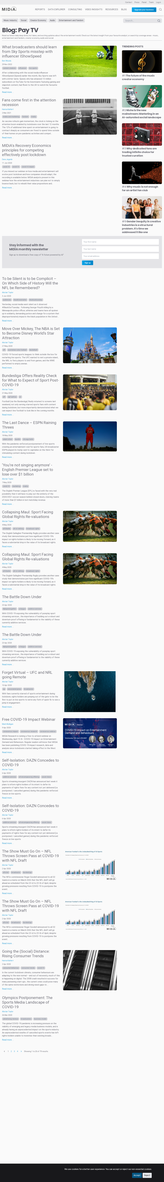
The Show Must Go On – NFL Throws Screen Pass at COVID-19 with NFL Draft (30, 856)
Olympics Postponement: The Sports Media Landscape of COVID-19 (27, 1002)
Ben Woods (6, 61)
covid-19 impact (28, 167)
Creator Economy (38, 20)
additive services (34, 609)
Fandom (25, 117)
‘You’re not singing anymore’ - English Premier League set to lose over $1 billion (27, 469)
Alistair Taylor (7, 292)
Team (151, 2)
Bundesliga (27, 872)
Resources (111, 9)
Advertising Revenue (10, 1019)
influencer (22, 68)
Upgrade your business (144, 10)
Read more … (8, 92)
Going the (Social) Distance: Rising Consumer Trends (26, 953)
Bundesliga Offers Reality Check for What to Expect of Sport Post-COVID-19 (30, 380)
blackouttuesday (35, 300)
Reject (147, 1175)
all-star (6, 872)
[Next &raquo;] (21, 1051)
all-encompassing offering (29, 777)
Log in (158, 2)
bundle (17, 439)
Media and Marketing (11, 117)
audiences (7, 300)
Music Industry (10, 20)
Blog (124, 9)
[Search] (160, 12)
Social (23, 20)
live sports (33, 68)
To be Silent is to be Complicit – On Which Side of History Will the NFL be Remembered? (30, 283)
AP (4, 689)
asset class (46, 777)
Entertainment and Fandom (71, 20)
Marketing (16, 486)
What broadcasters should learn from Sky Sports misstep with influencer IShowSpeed (29, 51)
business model (40, 1019)
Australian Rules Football (17, 350)
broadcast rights (33, 529)
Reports (40, 9)
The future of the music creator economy (138, 77)
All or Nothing (18, 529)
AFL (4, 350)
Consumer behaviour (11, 968)
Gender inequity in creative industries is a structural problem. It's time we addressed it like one (141, 227)
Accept (137, 1175)
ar (20, 397)
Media (33, 117)
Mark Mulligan (7, 724)
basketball (33, 350)
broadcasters (26, 1019)
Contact (128, 2)
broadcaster (28, 689)
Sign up (88, 263)
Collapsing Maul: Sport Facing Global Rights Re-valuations (27, 514)
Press (137, 2)
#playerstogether (9, 609)
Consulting (75, 9)
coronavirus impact (10, 731)
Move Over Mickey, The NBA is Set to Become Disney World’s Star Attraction (31, 333)
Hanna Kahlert (8, 109)
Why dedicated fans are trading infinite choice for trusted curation (139, 152)
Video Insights (93, 9)
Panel (144, 2)
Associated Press (14, 689)
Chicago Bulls (28, 439)
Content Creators (9, 68)
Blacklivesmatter (20, 300)
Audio (52, 20)
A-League (22, 609)
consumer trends (28, 968)
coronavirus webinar (48, 731)
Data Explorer (56, 9)
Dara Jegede (7, 159)
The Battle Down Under (22, 597)
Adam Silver (7, 439)
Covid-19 (6, 167)
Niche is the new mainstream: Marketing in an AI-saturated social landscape (141, 113)
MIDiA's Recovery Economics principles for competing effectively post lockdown (26, 150)
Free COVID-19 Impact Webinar (28, 719)
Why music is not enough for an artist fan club (140, 188)
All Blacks (6, 529)
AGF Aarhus (12, 397)
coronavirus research (29, 731)
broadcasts (16, 872)
